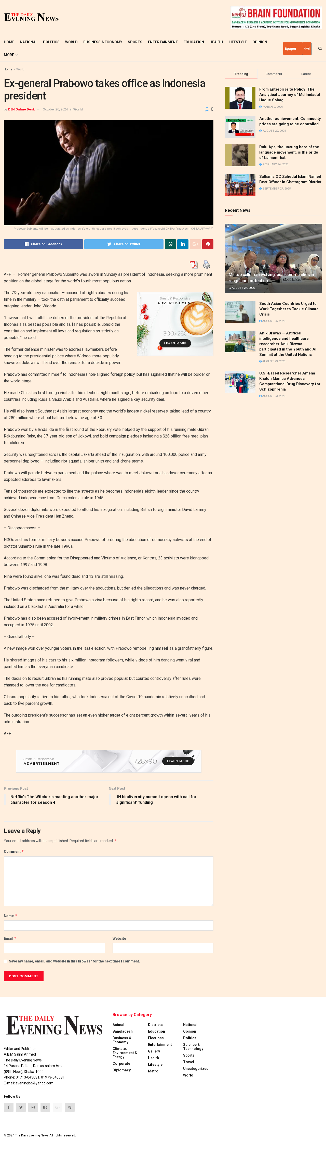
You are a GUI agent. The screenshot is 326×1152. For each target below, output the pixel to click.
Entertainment (163, 42)
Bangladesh (123, 1031)
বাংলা (306, 48)
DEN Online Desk (21, 109)
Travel (188, 1062)
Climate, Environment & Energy (125, 1053)
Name (10, 915)
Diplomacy (122, 1070)
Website (119, 938)
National (28, 42)
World (71, 42)
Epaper (290, 48)
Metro (153, 1071)
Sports (135, 42)
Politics (51, 42)
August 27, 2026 (243, 288)
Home (9, 42)
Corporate (121, 1063)
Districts (155, 1025)
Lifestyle (238, 42)
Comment (14, 851)
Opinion (259, 42)
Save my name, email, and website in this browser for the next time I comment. (74, 961)
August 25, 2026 (273, 321)
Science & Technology (193, 1047)
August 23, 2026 (273, 361)
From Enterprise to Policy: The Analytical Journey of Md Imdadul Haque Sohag (289, 94)
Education (194, 42)
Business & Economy (102, 42)
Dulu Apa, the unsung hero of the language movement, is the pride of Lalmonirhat (289, 152)
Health (216, 42)
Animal (118, 1025)
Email (10, 938)
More (9, 55)
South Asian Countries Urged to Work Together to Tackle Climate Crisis (289, 309)
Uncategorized (196, 1069)
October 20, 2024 (55, 109)
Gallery (154, 1051)
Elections (156, 1038)
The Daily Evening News (32, 1135)
